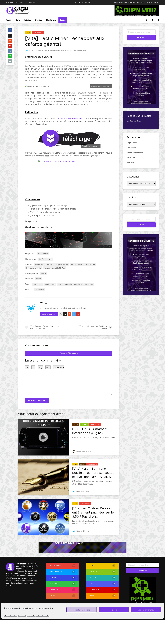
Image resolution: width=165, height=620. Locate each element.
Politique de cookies (10, 616)
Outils (76, 424)
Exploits (50, 264)
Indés (138, 2)
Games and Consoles (135, 152)
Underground (118, 2)
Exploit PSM (39, 264)
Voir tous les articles (49, 314)
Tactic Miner (43, 253)
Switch (12, 2)
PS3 (34, 2)
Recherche (141, 37)
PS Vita (26, 2)
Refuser (114, 610)
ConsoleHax (131, 147)
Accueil (8, 20)
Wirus (31, 51)
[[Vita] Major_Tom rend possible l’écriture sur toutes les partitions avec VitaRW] (43, 477)
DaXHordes (131, 157)
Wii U (17, 2)
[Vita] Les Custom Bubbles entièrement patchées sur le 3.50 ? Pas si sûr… (93, 512)
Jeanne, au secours (104, 86)
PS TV (41, 259)
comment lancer (69, 118)
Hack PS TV (38, 284)
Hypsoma (130, 162)
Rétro (142, 2)
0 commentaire (55, 51)
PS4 (21, 2)
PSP (30, 2)
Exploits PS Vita (77, 264)
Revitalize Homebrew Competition (79, 284)
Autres (156, 2)
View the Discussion (69, 353)
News (17, 20)
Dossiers (38, 20)
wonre (43, 273)
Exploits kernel (62, 264)
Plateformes (51, 20)
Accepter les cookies (81, 610)
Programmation (129, 2)
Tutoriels (27, 20)
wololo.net (40, 289)
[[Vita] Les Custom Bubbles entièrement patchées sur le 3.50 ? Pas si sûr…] (43, 516)
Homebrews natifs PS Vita (54, 268)
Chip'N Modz (132, 143)
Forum (62, 20)
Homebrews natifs (33, 268)
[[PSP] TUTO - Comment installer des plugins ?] (43, 437)
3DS (7, 2)
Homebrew (90, 264)
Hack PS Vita (50, 284)
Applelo (78, 452)
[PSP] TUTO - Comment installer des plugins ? (90, 431)
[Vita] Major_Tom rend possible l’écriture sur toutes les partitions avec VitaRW (93, 472)
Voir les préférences (146, 610)
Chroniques (149, 2)
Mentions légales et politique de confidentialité (33, 616)
